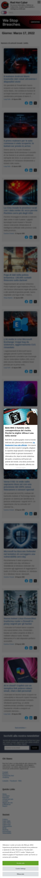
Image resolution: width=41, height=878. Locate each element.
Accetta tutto (20, 863)
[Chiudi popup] (34, 411)
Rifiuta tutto (20, 874)
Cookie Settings (20, 868)
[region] (20, 859)
